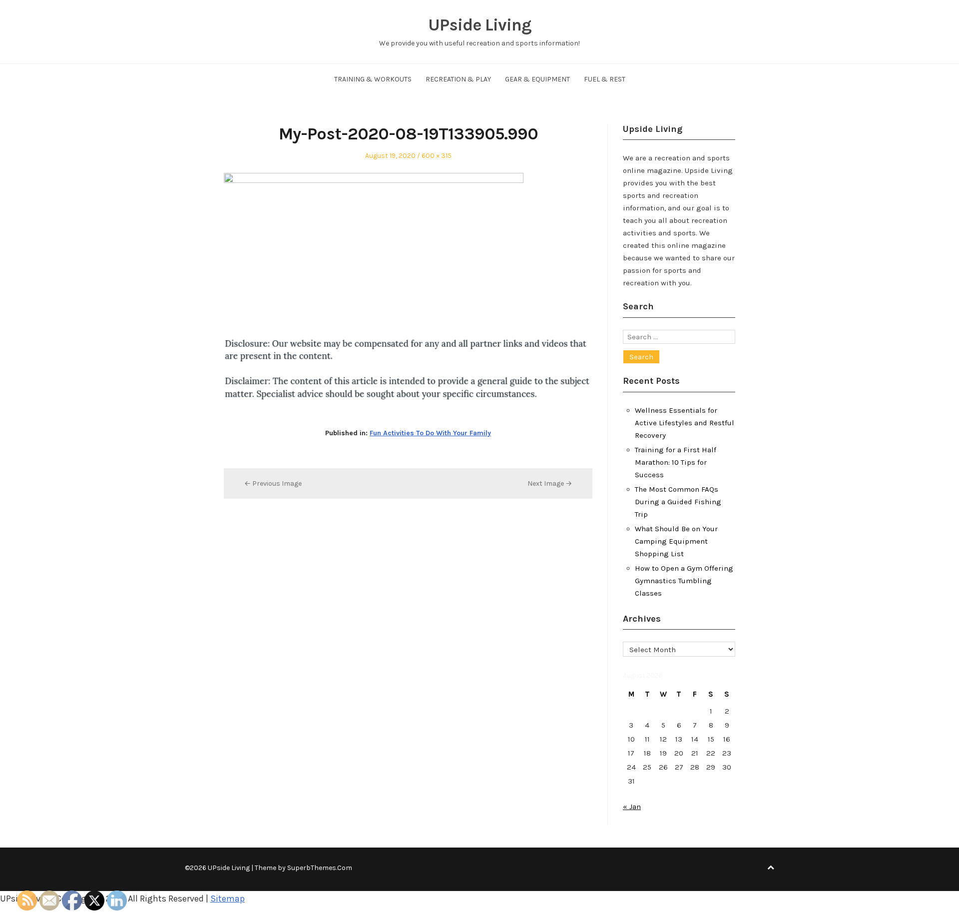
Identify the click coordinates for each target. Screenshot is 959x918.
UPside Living (479, 25)
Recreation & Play (458, 79)
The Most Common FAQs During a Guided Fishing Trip (678, 502)
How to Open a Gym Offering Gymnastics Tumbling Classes (684, 581)
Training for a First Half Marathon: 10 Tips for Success (675, 462)
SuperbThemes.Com (319, 868)
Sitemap (227, 898)
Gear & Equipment (537, 79)
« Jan (632, 806)
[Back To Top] (770, 868)
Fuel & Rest (604, 79)
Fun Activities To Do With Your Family (430, 433)
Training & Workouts (373, 79)
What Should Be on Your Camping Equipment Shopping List (676, 541)
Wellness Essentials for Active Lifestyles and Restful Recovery (684, 423)
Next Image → (549, 483)
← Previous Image (273, 483)
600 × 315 (437, 155)
